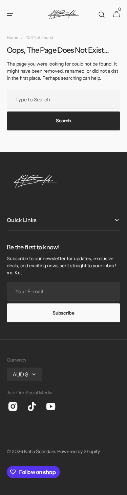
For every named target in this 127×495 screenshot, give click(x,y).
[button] (10, 14)
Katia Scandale (39, 451)
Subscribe (63, 313)
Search (63, 121)
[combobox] (63, 99)
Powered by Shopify (78, 451)
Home (12, 37)
